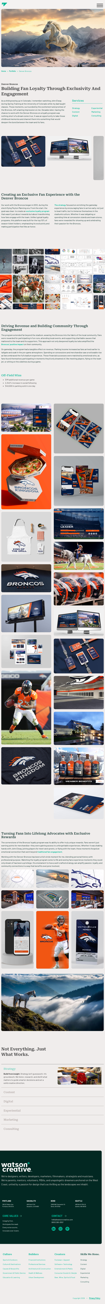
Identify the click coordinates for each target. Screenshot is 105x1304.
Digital (75, 115)
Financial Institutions (37, 1260)
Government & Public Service (14, 1273)
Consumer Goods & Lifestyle (66, 1273)
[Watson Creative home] (4, 4)
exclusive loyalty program (37, 211)
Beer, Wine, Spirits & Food (65, 1277)
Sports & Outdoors (10, 1260)
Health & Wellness (35, 1273)
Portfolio (12, 71)
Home (3, 71)
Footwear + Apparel (62, 1260)
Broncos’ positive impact (12, 344)
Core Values (10, 1216)
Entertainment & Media (63, 1269)
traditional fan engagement (50, 852)
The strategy (60, 205)
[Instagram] (60, 1229)
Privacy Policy (94, 1298)
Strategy (76, 108)
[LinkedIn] (54, 1229)
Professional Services (37, 1264)
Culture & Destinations (12, 1264)
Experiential (96, 108)
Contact (57, 1216)
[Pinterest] (67, 1229)
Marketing (95, 112)
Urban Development (36, 1277)
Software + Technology (63, 1264)
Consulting (96, 115)
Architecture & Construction (40, 1269)
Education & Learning (11, 1277)
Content (76, 112)
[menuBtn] (100, 5)
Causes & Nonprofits (11, 1269)
